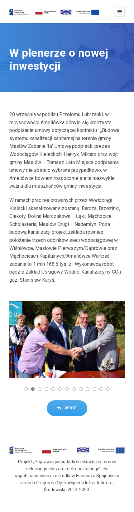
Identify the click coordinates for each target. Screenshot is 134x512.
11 (94, 389)
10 (87, 389)
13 (108, 389)
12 (101, 389)
